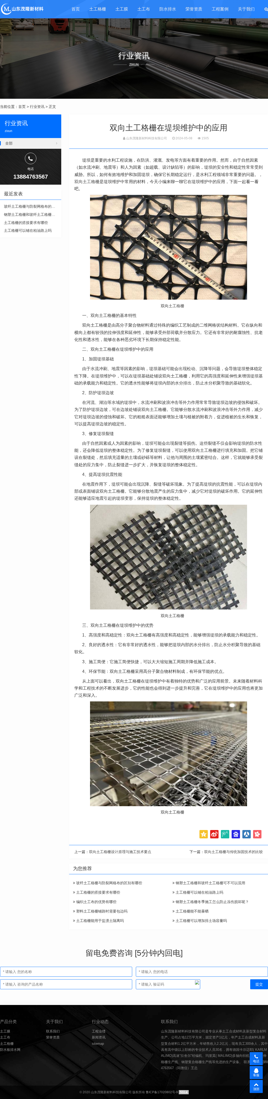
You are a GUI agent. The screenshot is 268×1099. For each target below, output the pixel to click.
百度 (236, 834)
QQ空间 (203, 834)
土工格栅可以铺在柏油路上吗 (199, 892)
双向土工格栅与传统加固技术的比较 (233, 852)
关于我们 (246, 9)
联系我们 (53, 1031)
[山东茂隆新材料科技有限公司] (22, 9)
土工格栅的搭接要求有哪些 (97, 892)
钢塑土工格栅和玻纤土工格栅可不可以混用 (210, 883)
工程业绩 (98, 1031)
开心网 (257, 834)
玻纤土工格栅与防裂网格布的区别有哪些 (108, 883)
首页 (75, 9)
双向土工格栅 (86, 181)
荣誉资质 (194, 9)
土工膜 (121, 9)
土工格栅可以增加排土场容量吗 (201, 921)
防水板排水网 (10, 1050)
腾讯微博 (225, 834)
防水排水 (167, 9)
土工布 (143, 9)
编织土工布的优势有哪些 (95, 902)
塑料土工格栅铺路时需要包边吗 (101, 911)
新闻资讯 (98, 1037)
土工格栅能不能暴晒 (192, 911)
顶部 (256, 1089)
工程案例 (220, 9)
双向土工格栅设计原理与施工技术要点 (120, 852)
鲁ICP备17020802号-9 (162, 1092)
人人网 (246, 834)
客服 (256, 1075)
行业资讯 (37, 107)
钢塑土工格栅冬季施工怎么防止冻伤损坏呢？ (212, 902)
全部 (9, 143)
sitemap (98, 1044)
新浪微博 (214, 834)
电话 (256, 1061)
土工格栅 (97, 9)
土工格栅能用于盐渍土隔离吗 (99, 921)
